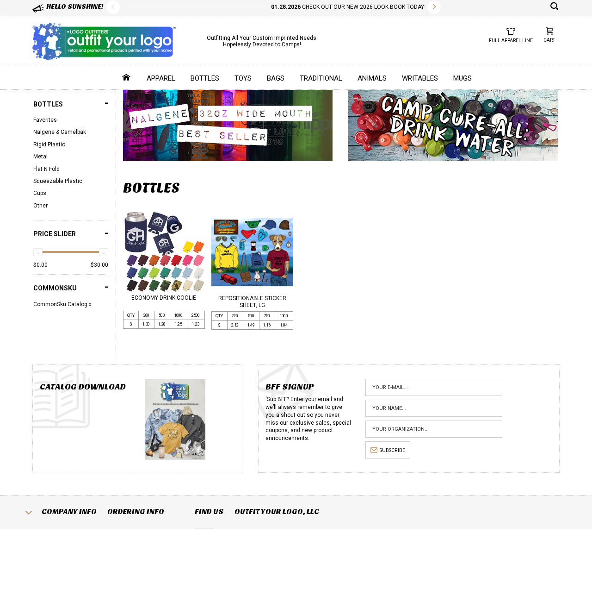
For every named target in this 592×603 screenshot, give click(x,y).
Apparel (161, 78)
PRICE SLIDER (70, 233)
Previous (113, 7)
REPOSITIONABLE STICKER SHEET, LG (252, 301)
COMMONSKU (70, 287)
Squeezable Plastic (57, 181)
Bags (275, 78)
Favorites (45, 120)
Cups (39, 193)
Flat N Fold (46, 169)
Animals (372, 78)
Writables (420, 78)
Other (40, 205)
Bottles (205, 78)
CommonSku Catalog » (62, 304)
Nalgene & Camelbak (59, 132)
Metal (40, 156)
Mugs (462, 78)
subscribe (392, 450)
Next (434, 7)
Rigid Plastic (49, 144)
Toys (243, 78)
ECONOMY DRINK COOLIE (163, 298)
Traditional (321, 78)
